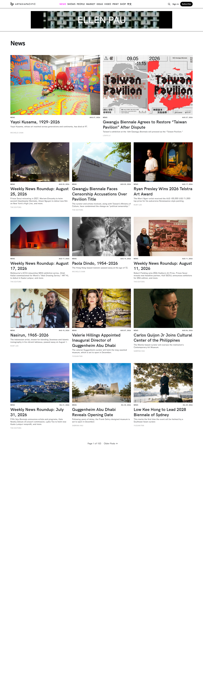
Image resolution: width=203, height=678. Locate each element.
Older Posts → (111, 443)
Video (107, 4)
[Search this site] (169, 4)
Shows (71, 4)
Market (90, 4)
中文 (129, 4)
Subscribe (186, 4)
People (81, 4)
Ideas (100, 4)
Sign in (175, 4)
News (63, 4)
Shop (123, 4)
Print (115, 4)
